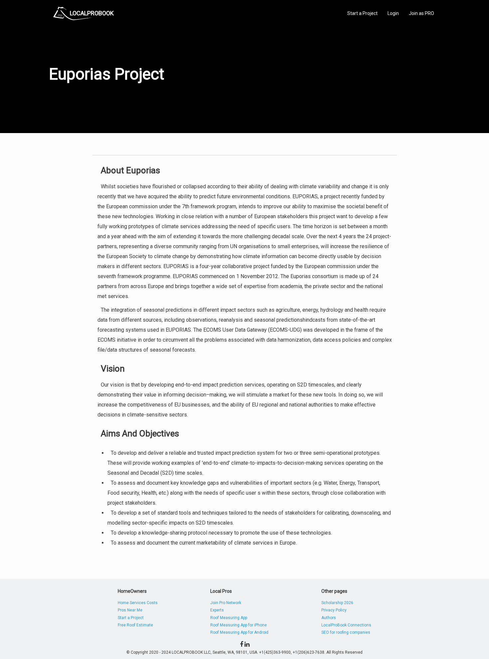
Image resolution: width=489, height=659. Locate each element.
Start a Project (362, 13)
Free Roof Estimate (135, 625)
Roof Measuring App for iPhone (238, 625)
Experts (217, 610)
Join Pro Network (225, 602)
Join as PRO (421, 13)
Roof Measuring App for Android (239, 632)
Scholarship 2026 (337, 602)
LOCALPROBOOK (92, 13)
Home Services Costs (138, 602)
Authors (328, 617)
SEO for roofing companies (345, 632)
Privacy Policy (334, 610)
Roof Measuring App (228, 617)
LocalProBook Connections (346, 625)
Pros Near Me (130, 610)
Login (393, 13)
